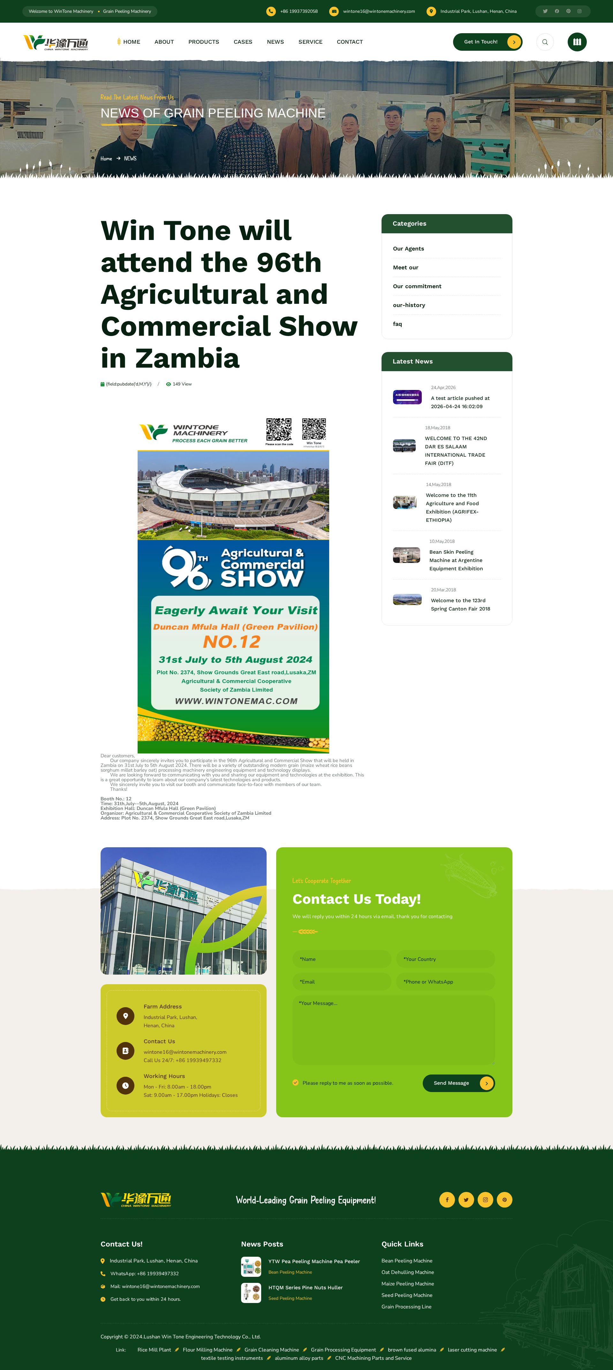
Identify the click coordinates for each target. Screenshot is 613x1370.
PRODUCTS (203, 41)
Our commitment (417, 286)
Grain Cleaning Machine (272, 1349)
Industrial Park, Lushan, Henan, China (479, 11)
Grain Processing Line (407, 1306)
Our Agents (408, 249)
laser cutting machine (472, 1349)
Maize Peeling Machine (408, 1283)
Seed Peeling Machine (407, 1295)
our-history (409, 305)
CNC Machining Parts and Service (373, 1358)
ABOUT (164, 41)
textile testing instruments (232, 1358)
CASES (243, 41)
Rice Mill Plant (154, 1349)
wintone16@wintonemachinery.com (379, 11)
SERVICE (310, 41)
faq (397, 323)
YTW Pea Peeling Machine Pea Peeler (314, 1261)
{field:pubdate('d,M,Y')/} (129, 384)
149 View (182, 384)
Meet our (406, 267)
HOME (131, 41)
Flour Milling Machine (208, 1349)
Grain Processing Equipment (343, 1349)
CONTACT (350, 41)
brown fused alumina (412, 1349)
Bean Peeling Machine (407, 1260)
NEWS (275, 41)
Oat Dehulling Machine (408, 1272)
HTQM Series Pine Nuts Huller (306, 1287)
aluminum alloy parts (299, 1358)
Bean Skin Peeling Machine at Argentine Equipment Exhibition (456, 560)
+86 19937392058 (299, 11)
